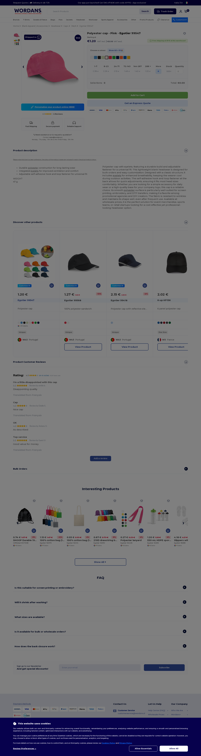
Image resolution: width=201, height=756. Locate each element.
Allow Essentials (143, 748)
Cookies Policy (108, 743)
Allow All (173, 748)
